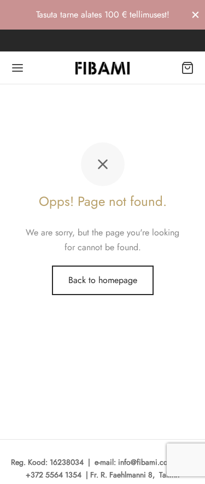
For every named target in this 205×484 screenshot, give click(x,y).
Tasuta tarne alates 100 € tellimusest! (102, 14)
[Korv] (187, 67)
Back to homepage (102, 280)
